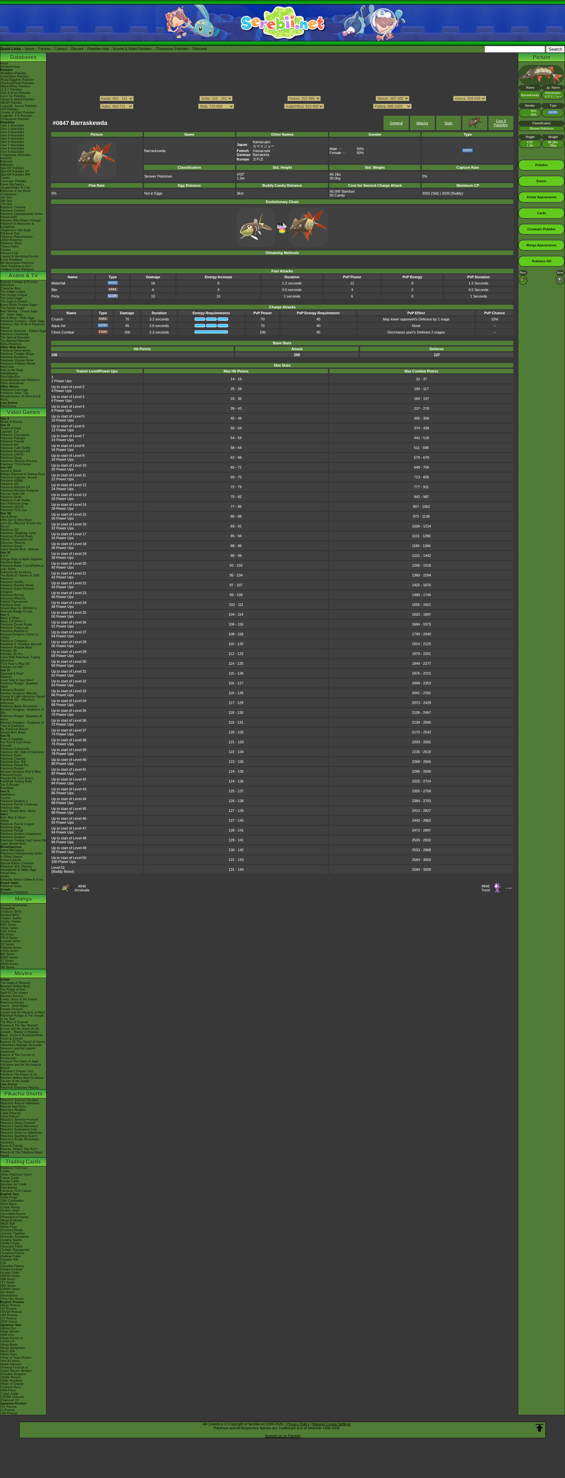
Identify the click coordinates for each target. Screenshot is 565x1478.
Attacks (422, 123)
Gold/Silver (7, 794)
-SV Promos (8, 1308)
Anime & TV (23, 275)
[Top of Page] (539, 1428)
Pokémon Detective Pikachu (19, 1087)
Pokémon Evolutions (14, 357)
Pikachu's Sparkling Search (18, 1136)
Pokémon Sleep (11, 457)
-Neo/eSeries (9, 1295)
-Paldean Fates (10, 1256)
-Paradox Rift (9, 1259)
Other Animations (12, 383)
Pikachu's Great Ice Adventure (21, 1132)
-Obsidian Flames (12, 1266)
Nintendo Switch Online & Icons (21, 879)
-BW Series (8, 1285)
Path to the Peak (11, 370)
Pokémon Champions (14, 435)
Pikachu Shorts (23, 1093)
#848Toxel (485, 888)
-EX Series (7, 1292)
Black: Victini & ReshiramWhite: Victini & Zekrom (22, 1037)
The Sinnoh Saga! (12, 308)
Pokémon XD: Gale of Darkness (22, 752)
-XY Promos (8, 1318)
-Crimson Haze (10, 1387)
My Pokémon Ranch (14, 729)
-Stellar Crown (10, 1243)
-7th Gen (6, 204)
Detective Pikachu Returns (18, 461)
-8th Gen (6, 200)
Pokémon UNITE (12, 454)
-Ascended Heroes (13, 1213)
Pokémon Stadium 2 (14, 801)
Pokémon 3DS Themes (16, 866)
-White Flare (8, 1227)
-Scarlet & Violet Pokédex (17, 112)
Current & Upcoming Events (19, 256)
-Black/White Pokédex (15, 86)
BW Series (7, 954)
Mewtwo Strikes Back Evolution (21, 1077)
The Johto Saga (11, 298)
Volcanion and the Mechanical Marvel (20, 1066)
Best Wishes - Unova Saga (18, 311)
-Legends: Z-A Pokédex (16, 115)
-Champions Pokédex (14, 119)
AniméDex (7, 285)
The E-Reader (9, 784)
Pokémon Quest (11, 546)
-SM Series (7, 1279)
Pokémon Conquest (13, 641)
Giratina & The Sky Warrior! (19, 1025)
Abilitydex (6, 164)
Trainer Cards (9, 1177)
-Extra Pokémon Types (16, 1174)
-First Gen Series (12, 1298)
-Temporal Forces (12, 1253)
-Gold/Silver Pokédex (14, 76)
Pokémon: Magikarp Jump (18, 533)
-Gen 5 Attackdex (12, 138)
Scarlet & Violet (10, 428)
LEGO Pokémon (11, 240)
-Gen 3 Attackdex (12, 132)
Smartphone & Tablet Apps (18, 869)
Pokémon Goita (10, 886)
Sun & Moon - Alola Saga (17, 317)
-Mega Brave (9, 1344)
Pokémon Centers (12, 210)
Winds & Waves (11, 421)
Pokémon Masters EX (15, 451)
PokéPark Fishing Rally (16, 781)
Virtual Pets (8, 873)
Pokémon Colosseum (14, 748)
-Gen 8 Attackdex (12, 148)
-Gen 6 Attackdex (12, 142)
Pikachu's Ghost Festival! (17, 1123)
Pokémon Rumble (12, 690)
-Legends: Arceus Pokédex (18, 106)
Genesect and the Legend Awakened (17, 1050)
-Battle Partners (11, 1364)
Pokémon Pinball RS (14, 765)
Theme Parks (9, 246)
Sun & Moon (8, 516)
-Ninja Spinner (9, 1331)
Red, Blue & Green (13, 817)
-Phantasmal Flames (14, 1217)
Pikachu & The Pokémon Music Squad (21, 1154)
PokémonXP (8, 217)
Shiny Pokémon (11, 344)
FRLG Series (9, 937)
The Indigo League (13, 291)
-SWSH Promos (11, 1312)
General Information (13, 905)
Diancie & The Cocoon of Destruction (17, 1056)
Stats (448, 123)
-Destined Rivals (11, 1230)
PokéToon (7, 367)
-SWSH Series (10, 1276)
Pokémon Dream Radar (16, 624)
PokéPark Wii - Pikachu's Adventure (17, 701)
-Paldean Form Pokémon (17, 269)
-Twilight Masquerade (14, 1249)
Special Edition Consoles (17, 863)
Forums (44, 49)
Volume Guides (10, 921)
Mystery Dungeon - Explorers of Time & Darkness (22, 724)
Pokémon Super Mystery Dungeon (17, 590)
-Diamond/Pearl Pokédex (17, 83)
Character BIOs (11, 911)
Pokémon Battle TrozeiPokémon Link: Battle (22, 567)
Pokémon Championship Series (21, 213)
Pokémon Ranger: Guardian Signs (19, 685)
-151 (3, 1262)
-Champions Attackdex (15, 155)
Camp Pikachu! (10, 1113)
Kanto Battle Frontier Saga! (18, 304)
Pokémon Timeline (13, 207)
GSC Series (8, 931)
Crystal (5, 797)
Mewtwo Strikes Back (15, 986)
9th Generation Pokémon (17, 263)
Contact (61, 49)
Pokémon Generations (15, 350)
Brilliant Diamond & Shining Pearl (22, 474)
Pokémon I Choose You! (16, 1071)
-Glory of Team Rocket (15, 1357)
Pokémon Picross (12, 595)
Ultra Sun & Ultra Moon (16, 520)
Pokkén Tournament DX (16, 539)
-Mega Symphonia (12, 1347)
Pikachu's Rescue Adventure (20, 1103)
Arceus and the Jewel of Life (19, 1028)
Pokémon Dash (10, 755)
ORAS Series (9, 964)
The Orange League (13, 295)
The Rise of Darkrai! (14, 1022)
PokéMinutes (9, 373)
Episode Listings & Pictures (19, 282)
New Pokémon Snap (14, 503)
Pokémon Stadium (12, 837)
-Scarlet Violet (9, 1272)
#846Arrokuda (82, 888)
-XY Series (7, 1282)
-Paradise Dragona (13, 1374)
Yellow (4, 820)
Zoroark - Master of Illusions (19, 1032)
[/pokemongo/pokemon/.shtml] (282, 112)
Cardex (5, 178)
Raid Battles (8, 1187)
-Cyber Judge (9, 1393)
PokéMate (7, 788)
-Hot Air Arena (10, 1361)
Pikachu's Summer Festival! (19, 1119)
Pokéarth (200, 49)
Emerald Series (10, 941)
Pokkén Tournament (13, 601)
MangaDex (7, 908)
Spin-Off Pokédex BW (15, 174)
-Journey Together (12, 1233)
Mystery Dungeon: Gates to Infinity (19, 636)
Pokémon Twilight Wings (17, 353)
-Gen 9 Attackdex (12, 151)
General (396, 123)
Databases (23, 57)
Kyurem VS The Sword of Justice (23, 1041)
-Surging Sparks (11, 1240)
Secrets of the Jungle (14, 1081)
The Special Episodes (15, 337)
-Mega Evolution (11, 1220)
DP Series (7, 944)
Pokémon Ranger (12, 768)
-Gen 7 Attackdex (12, 145)
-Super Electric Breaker (16, 1370)
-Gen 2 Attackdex (12, 128)
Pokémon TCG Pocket (15, 464)
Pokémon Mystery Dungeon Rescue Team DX (19, 492)
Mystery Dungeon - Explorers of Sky (22, 711)
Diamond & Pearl (11, 673)
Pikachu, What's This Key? (18, 1149)
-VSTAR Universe (12, 1397)
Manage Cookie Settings (331, 1424)
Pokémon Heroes (12, 1002)
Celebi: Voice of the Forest (18, 999)
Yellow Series (9, 928)
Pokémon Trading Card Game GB (23, 840)
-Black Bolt (7, 1223)
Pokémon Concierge (14, 389)
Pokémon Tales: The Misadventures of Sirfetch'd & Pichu (20, 396)
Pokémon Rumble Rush (16, 536)
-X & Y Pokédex (11, 89)
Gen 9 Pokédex (501, 123)
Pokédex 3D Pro (11, 654)
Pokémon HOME (11, 480)
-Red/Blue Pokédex (13, 73)
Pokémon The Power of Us (18, 1074)
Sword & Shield (10, 471)
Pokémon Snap (10, 827)
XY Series (7, 960)
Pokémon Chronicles (14, 334)
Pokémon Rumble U (14, 631)
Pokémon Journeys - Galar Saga (22, 321)
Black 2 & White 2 (12, 621)
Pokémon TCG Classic (16, 1191)
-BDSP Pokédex (11, 102)
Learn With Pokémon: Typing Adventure (20, 659)
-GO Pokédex (9, 109)
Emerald (5, 745)
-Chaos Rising (10, 1207)
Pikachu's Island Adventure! (19, 1126)
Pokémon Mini (10, 807)
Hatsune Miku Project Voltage (20, 220)
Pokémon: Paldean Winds (17, 363)
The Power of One (12, 989)
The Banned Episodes (15, 340)
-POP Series (8, 1321)
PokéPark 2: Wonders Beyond (20, 644)
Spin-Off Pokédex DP (14, 171)
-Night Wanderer (11, 1380)
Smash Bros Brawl (13, 732)
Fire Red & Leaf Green (15, 742)
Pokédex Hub (98, 49)
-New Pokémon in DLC (16, 266)
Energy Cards (9, 1181)
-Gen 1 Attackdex (12, 125)
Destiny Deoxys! (11, 1009)
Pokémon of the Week (15, 191)
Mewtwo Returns (12, 996)
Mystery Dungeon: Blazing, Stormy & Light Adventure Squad (22, 695)
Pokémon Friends (12, 441)
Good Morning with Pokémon (20, 380)
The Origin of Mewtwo (15, 983)
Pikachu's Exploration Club (18, 1129)
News (4, 63)
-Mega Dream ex (11, 1338)
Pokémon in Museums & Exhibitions (17, 225)
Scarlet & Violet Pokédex (132, 49)
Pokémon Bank (10, 562)
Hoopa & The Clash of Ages (19, 1061)
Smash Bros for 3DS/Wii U (18, 608)
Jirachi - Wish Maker (14, 1005)
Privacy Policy (298, 1424)
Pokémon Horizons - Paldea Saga (23, 331)
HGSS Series (9, 951)
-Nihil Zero (7, 1334)
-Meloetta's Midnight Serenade (21, 1045)
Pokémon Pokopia (12, 438)
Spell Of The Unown (14, 992)
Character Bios (10, 288)
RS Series (7, 934)
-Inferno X (7, 1341)
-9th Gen (6, 197)
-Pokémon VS (9, 1400)
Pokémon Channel (12, 758)
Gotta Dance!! (10, 1116)
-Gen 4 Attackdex (12, 135)
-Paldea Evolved (11, 1269)
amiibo (4, 876)
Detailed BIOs (9, 915)
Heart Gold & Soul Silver (16, 680)
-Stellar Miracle (10, 1377)
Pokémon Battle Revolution (18, 706)
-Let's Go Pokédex (13, 96)
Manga (23, 899)
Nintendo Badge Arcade (16, 611)
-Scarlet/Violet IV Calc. (15, 187)
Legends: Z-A (9, 431)
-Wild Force (8, 1390)
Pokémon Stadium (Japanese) (20, 833)
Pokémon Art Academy (16, 572)
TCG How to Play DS (15, 663)
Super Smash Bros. (13, 843)
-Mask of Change (12, 1383)
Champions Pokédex (172, 49)
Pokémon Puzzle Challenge (19, 804)
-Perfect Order (10, 1210)
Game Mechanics (12, 184)
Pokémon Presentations (16, 236)
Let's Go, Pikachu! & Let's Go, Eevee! (21, 525)
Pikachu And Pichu (13, 1106)
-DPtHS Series (10, 1289)
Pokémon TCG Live (13, 510)
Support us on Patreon (282, 1436)
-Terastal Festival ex (14, 1367)
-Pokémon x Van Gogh (15, 230)
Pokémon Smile (11, 497)
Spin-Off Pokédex (12, 168)
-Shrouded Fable (11, 1246)
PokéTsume (8, 406)
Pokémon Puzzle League (17, 824)
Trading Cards (23, 1161)
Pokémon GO (9, 444)
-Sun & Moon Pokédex (15, 93)
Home (29, 49)
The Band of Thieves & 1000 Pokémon (19, 577)
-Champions (8, 194)
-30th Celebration (12, 1200)
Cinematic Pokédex (13, 181)
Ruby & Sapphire (11, 739)
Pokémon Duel (10, 605)
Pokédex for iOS (11, 667)
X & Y (4, 556)
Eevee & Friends (11, 1145)
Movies (23, 973)
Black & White (10, 618)
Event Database (11, 259)
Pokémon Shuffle (12, 582)
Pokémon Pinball (11, 830)
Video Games (23, 412)
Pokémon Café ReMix (15, 448)
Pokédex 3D (8, 650)
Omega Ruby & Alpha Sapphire (21, 559)
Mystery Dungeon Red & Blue (20, 771)
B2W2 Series (9, 957)
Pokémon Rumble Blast (16, 647)
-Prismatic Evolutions (14, 1236)
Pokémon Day (10, 233)
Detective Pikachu (12, 542)
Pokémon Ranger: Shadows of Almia (21, 717)
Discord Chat (9, 253)
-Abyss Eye (8, 1328)
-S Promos (7, 1410)
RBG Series (8, 924)
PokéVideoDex (10, 376)
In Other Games (11, 856)
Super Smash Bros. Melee (18, 811)
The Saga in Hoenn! (13, 301)
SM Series (7, 967)
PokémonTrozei (11, 775)
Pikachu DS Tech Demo (16, 778)
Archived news (10, 66)
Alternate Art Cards (13, 1184)
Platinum (6, 677)
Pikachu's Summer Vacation (19, 1100)
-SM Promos (8, 1315)
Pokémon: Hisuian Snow (17, 360)
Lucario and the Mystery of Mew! (22, 1012)
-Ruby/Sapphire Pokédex (17, 79)
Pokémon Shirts (11, 243)
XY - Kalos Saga (11, 314)
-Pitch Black (8, 1204)
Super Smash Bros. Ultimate (19, 549)
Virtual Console (10, 860)
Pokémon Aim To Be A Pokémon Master (22, 326)
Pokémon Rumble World (16, 585)
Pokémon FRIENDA (14, 892)
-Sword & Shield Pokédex (17, 99)
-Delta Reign (8, 1197)
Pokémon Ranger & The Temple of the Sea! (22, 1017)
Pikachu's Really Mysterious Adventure (19, 1141)
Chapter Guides (11, 918)
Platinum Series (11, 947)
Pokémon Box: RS (13, 762)
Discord (77, 49)
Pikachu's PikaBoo (13, 1109)
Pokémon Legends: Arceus (18, 477)
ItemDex (6, 158)
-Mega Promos (10, 1305)
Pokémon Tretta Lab (14, 627)
